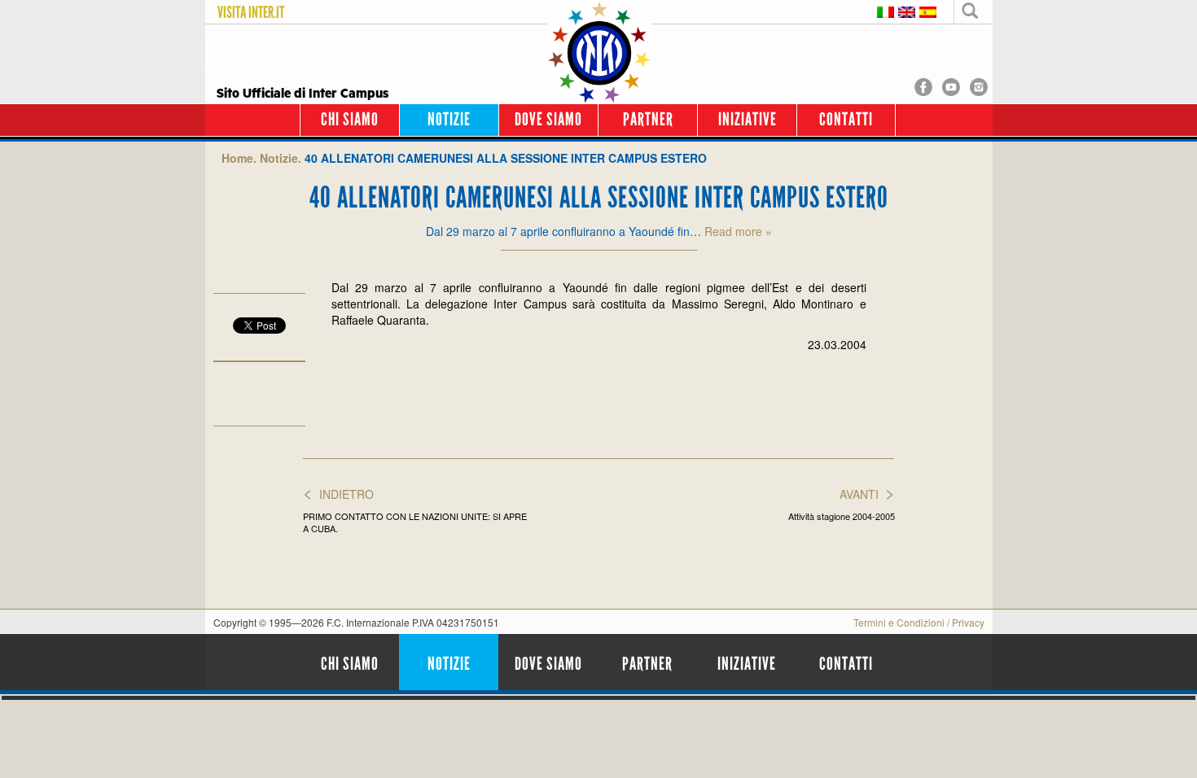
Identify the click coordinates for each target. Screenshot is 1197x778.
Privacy (968, 622)
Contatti (846, 119)
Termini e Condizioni (899, 622)
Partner (648, 119)
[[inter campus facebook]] (923, 85)
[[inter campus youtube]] (951, 85)
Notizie (449, 119)
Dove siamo (548, 119)
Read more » (738, 231)
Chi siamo (350, 119)
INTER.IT (266, 12)
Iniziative (747, 119)
